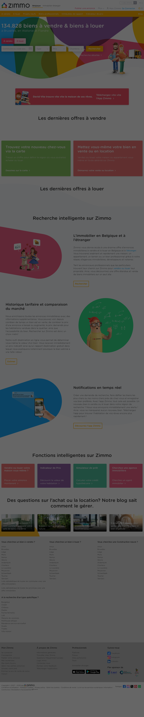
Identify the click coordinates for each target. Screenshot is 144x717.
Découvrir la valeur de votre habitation (52, 481)
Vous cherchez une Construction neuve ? (117, 542)
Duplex (4, 610)
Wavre (4, 560)
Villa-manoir (6, 631)
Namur (4, 557)
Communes (5, 690)
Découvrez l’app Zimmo (88, 426)
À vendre (8, 41)
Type (39, 49)
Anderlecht (6, 563)
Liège (3, 552)
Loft (3, 615)
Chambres (75, 49)
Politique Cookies (27, 687)
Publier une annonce (85, 8)
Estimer (11, 361)
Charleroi (5, 565)
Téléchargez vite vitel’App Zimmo (108, 97)
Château (4, 607)
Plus (100, 8)
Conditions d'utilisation (10, 687)
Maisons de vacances (10, 618)
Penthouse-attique (9, 621)
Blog (140, 14)
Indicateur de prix (94, 14)
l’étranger (131, 250)
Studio (4, 626)
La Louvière (6, 568)
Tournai (4, 576)
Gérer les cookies (53, 687)
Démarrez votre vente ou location (96, 170)
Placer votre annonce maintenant (15, 481)
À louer (20, 41)
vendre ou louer (121, 268)
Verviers (4, 578)
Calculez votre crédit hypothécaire (87, 481)
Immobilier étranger (51, 6)
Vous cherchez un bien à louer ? (65, 542)
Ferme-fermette (8, 613)
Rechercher (94, 48)
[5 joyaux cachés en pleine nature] (54, 522)
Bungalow (5, 602)
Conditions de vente (69, 687)
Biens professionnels (49, 14)
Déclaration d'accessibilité (21, 690)
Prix (55, 49)
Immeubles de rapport (72, 14)
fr (140, 3)
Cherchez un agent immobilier (122, 481)
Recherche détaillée (90, 55)
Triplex (4, 629)
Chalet (4, 605)
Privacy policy (40, 687)
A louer (16, 14)
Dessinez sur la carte (17, 170)
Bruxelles (5, 549)
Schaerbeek (6, 573)
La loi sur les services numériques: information (95, 687)
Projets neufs (29, 14)
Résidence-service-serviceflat (13, 623)
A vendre (5, 14)
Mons (3, 555)
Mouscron (5, 571)
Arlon (3, 547)
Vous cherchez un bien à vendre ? (18, 542)
